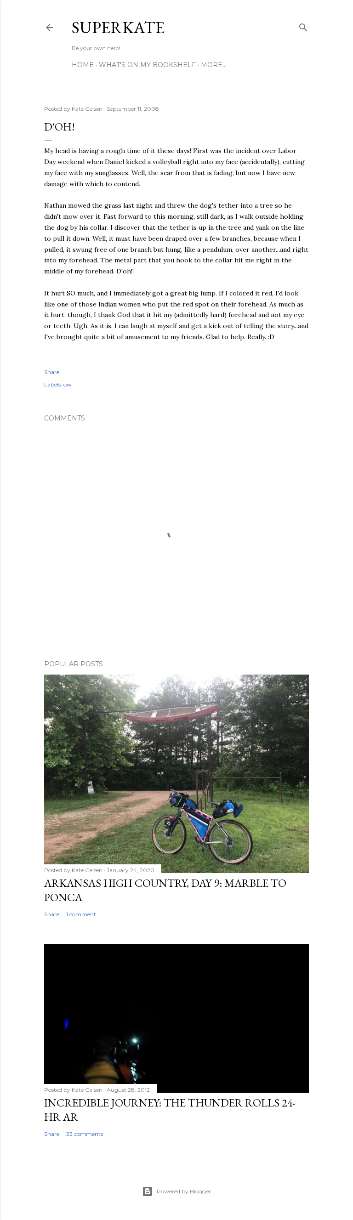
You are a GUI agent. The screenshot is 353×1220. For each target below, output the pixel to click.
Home (83, 65)
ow (67, 384)
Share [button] (51, 372)
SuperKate (118, 27)
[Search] (303, 25)
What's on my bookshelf (147, 65)
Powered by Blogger (184, 1191)
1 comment (81, 914)
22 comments (84, 1133)
